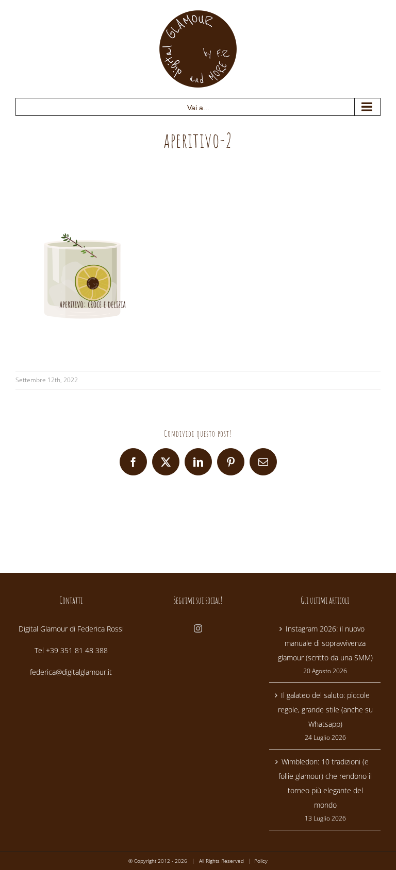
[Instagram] (198, 628)
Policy (261, 860)
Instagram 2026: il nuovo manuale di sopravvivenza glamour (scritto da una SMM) (325, 643)
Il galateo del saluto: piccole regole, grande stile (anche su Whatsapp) (325, 709)
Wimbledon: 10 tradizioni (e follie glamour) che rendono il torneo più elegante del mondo (325, 783)
